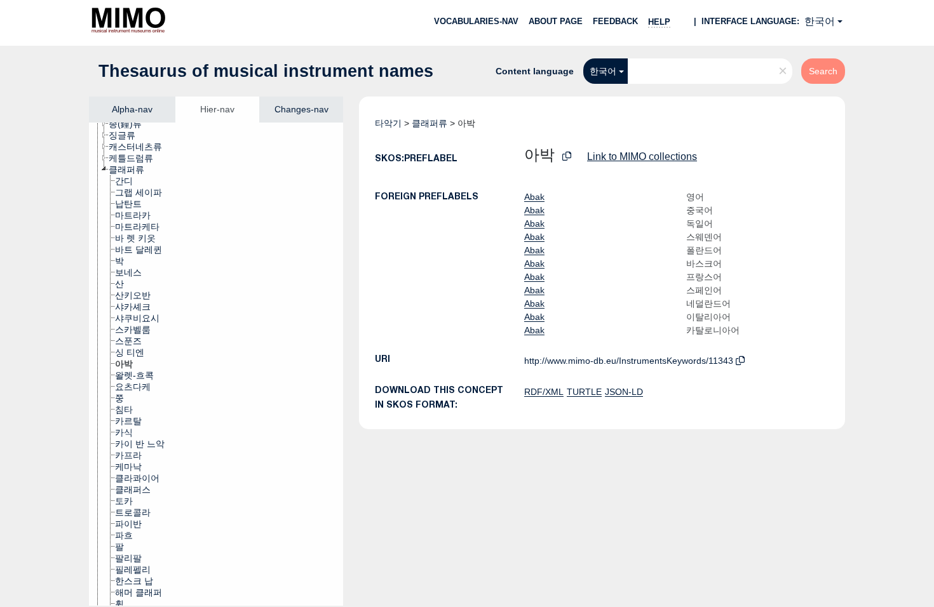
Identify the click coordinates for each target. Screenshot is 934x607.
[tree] (216, 364)
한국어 (819, 21)
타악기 (388, 123)
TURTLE (584, 392)
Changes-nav (301, 109)
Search (823, 71)
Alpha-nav (132, 109)
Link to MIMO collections (642, 156)
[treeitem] (130, 124)
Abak (534, 197)
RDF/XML (544, 392)
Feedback (615, 21)
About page (556, 21)
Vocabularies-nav (476, 21)
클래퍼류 (429, 123)
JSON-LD (624, 392)
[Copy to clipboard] (566, 156)
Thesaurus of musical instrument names (265, 71)
